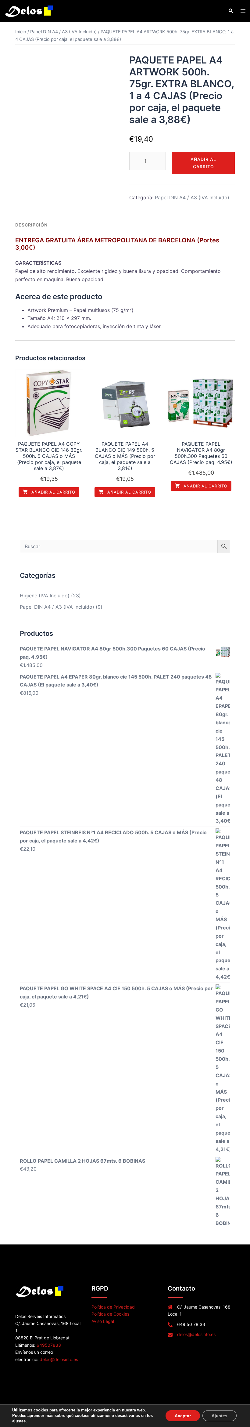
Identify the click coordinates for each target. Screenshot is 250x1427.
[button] (230, 11)
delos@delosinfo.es (59, 1359)
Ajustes (219, 1415)
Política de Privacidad (113, 1306)
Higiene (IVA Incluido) (45, 595)
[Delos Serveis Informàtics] (29, 10)
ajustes (19, 1421)
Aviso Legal (102, 1321)
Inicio (20, 31)
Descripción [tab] (31, 224)
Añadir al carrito (203, 163)
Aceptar (183, 1415)
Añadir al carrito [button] (52, 492)
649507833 (49, 1345)
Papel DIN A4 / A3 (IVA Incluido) (63, 31)
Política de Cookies (110, 1314)
